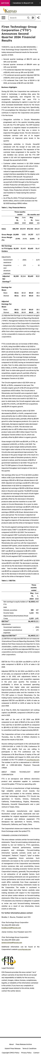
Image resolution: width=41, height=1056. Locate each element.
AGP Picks (5, 3)
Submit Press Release (12, 1048)
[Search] (28, 17)
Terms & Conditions (29, 1048)
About (11, 1044)
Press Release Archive (24, 1044)
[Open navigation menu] (3, 18)
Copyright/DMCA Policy (10, 1053)
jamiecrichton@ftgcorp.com (12, 942)
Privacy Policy (26, 1053)
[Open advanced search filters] (33, 17)
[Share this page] (38, 18)
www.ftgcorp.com (32, 760)
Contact (36, 1053)
